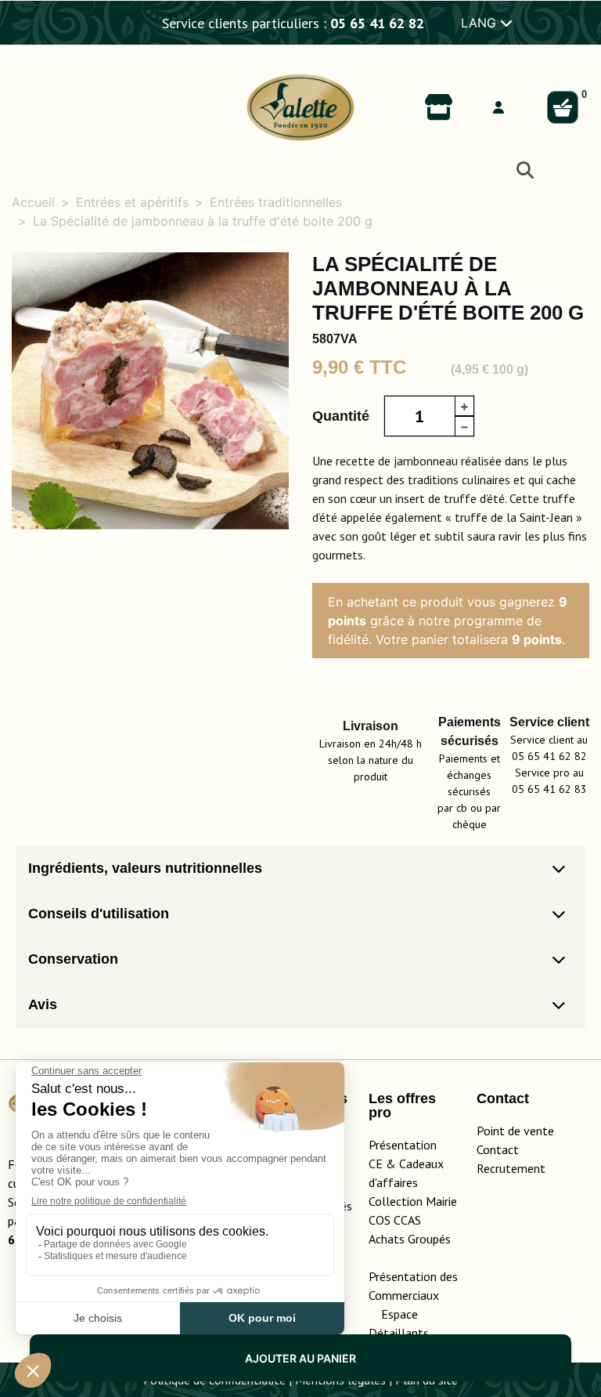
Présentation (403, 1145)
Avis (42, 1004)
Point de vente (515, 1130)
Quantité (340, 416)
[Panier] (562, 107)
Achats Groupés (410, 1239)
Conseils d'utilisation (98, 913)
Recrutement (511, 1168)
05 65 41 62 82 (377, 23)
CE (376, 1163)
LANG (480, 23)
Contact (498, 1149)
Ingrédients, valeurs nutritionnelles (145, 868)
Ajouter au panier (300, 1358)
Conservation (73, 959)
